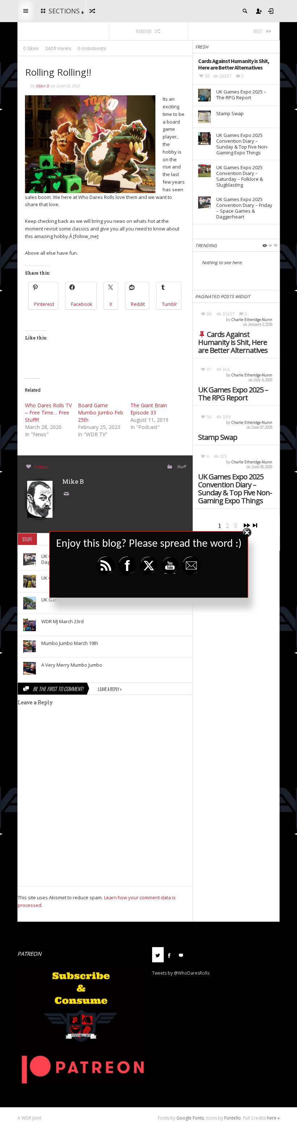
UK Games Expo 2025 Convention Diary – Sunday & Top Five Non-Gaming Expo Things (235, 489)
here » (273, 1118)
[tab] (158, 957)
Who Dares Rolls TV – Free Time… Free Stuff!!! (48, 412)
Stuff (181, 466)
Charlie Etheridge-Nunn (251, 319)
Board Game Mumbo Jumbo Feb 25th (100, 412)
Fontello (232, 1118)
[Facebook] (169, 954)
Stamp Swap (217, 437)
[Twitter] (158, 954)
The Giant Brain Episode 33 (148, 409)
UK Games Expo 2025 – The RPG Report (233, 394)
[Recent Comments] (181, 954)
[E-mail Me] (67, 494)
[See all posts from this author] (40, 499)
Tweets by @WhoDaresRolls (180, 973)
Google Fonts (190, 1118)
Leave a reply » (110, 689)
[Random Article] (94, 11)
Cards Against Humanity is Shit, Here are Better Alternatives (233, 342)
